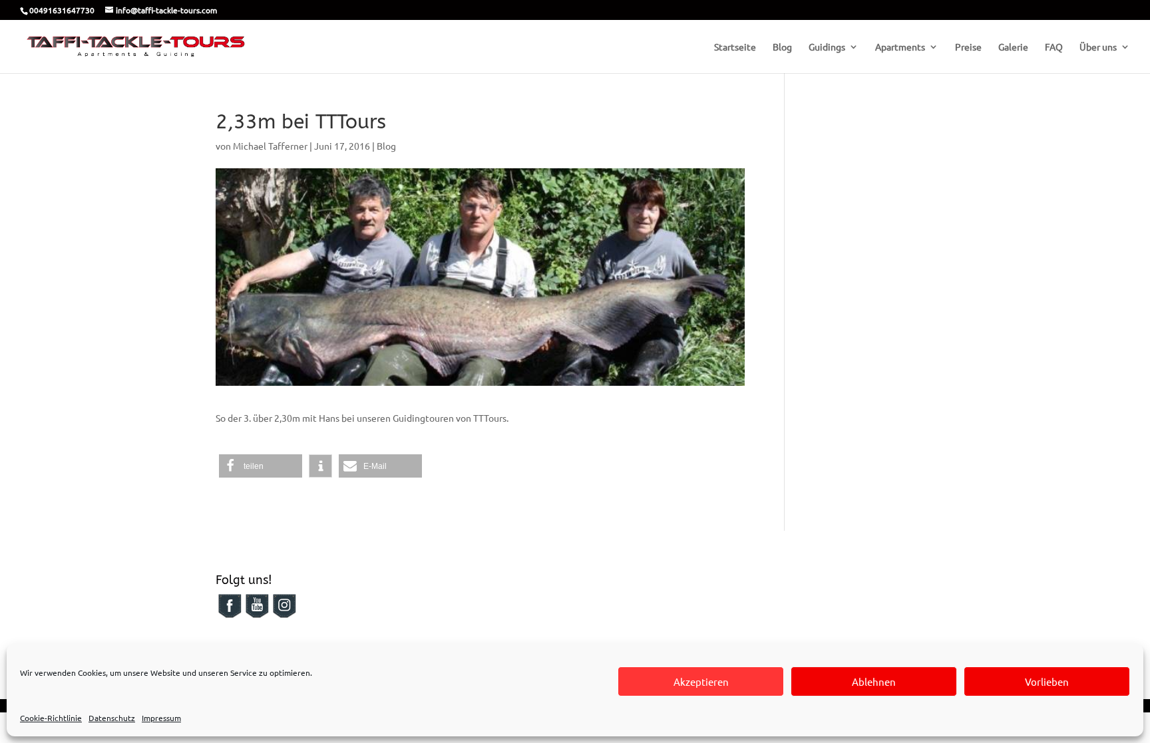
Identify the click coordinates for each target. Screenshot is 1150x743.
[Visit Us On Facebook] (229, 615)
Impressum (161, 717)
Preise (968, 47)
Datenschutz (112, 717)
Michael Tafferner (270, 146)
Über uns (1098, 47)
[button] (260, 466)
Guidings (827, 47)
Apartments (900, 47)
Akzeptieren (701, 681)
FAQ (1054, 47)
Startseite (735, 47)
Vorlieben (1047, 681)
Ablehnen (874, 681)
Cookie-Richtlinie (51, 717)
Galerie (1013, 47)
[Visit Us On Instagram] (283, 615)
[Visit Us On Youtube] (256, 615)
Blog (782, 47)
